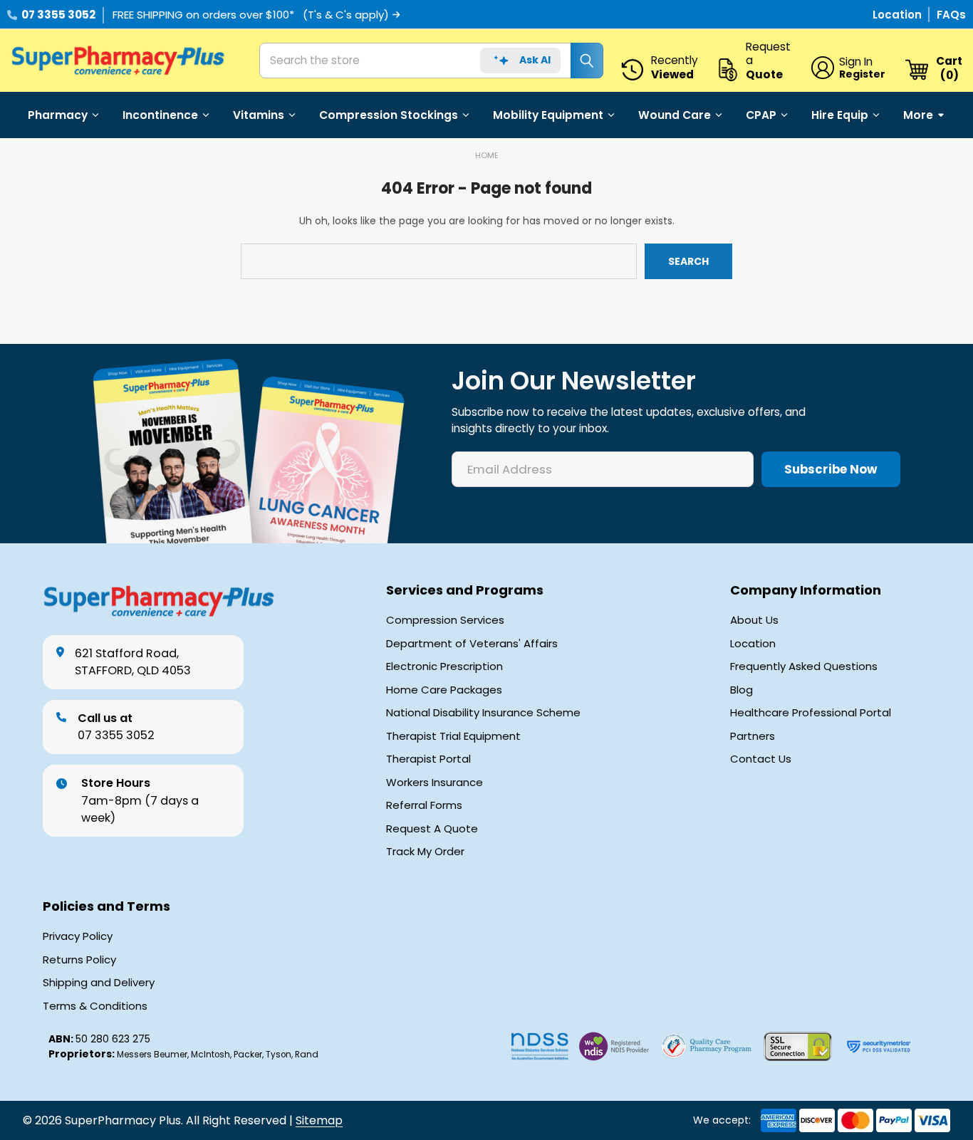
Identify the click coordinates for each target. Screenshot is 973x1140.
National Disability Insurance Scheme (483, 713)
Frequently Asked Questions (804, 666)
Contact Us (760, 759)
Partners (752, 736)
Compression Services (445, 620)
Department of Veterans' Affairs (472, 644)
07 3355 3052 (58, 14)
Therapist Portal (428, 759)
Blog (741, 690)
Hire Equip (839, 115)
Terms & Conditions (95, 1006)
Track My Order (425, 851)
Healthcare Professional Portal (810, 713)
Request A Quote (432, 829)
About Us (754, 620)
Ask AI (535, 60)
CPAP (761, 115)
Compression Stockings (388, 115)
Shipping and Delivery (99, 983)
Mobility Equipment (548, 115)
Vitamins (258, 115)
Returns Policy (79, 960)
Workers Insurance (434, 782)
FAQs (951, 14)
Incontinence (160, 115)
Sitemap (319, 1120)
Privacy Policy (78, 936)
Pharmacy (58, 115)
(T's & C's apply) (346, 14)
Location (899, 14)
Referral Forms (424, 805)
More (918, 115)
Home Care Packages (444, 690)
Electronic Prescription (444, 666)
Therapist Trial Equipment (453, 736)
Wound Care (674, 115)
